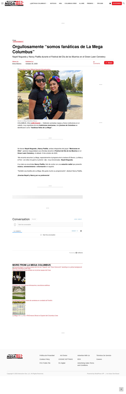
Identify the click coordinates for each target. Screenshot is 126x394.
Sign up (80, 219)
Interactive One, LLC (24, 373)
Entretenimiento (18, 41)
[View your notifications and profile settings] (110, 3)
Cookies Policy (45, 359)
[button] (63, 40)
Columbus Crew (70, 3)
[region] (47, 235)
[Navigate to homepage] (14, 3)
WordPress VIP (99, 373)
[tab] (17, 231)
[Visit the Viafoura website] (79, 252)
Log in (75, 219)
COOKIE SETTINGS (66, 359)
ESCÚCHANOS (117, 3)
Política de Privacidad (47, 355)
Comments (96, 63)
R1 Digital (62, 363)
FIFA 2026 (100, 3)
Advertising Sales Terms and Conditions (85, 364)
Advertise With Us (83, 355)
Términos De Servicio (103, 355)
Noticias (53, 3)
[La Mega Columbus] (15, 358)
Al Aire (81, 3)
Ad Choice (63, 355)
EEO (79, 359)
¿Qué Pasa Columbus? (38, 3)
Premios (90, 3)
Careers (99, 359)
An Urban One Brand (112, 373)
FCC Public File (45, 363)
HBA (60, 3)
